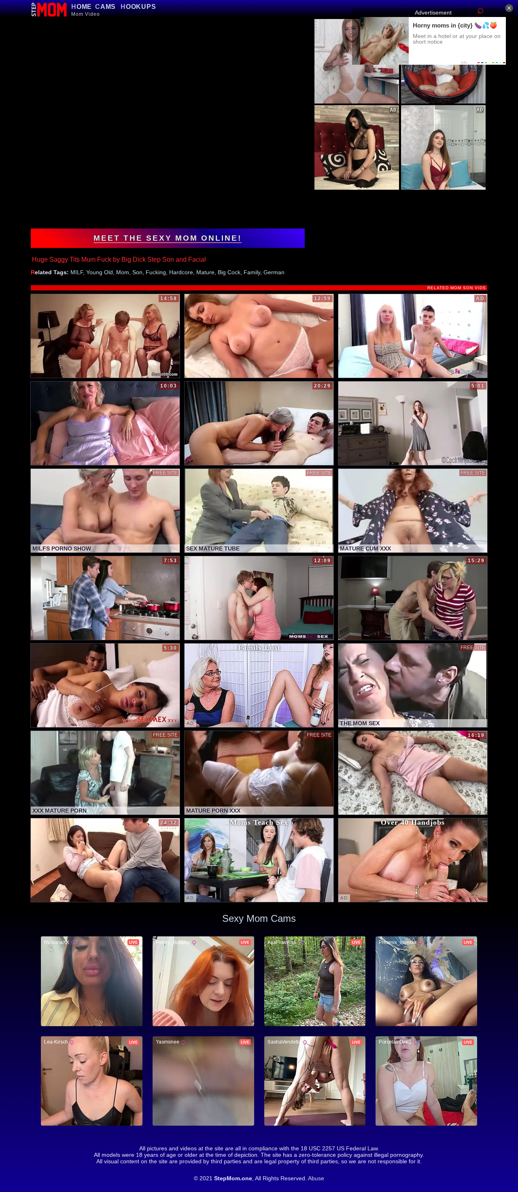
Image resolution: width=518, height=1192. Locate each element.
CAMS (105, 6)
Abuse (316, 1178)
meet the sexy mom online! (167, 238)
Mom (122, 272)
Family (252, 272)
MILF (76, 272)
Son (137, 272)
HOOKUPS (138, 6)
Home (81, 6)
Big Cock (229, 272)
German (273, 272)
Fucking (156, 272)
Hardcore (181, 272)
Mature (205, 272)
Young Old (99, 272)
